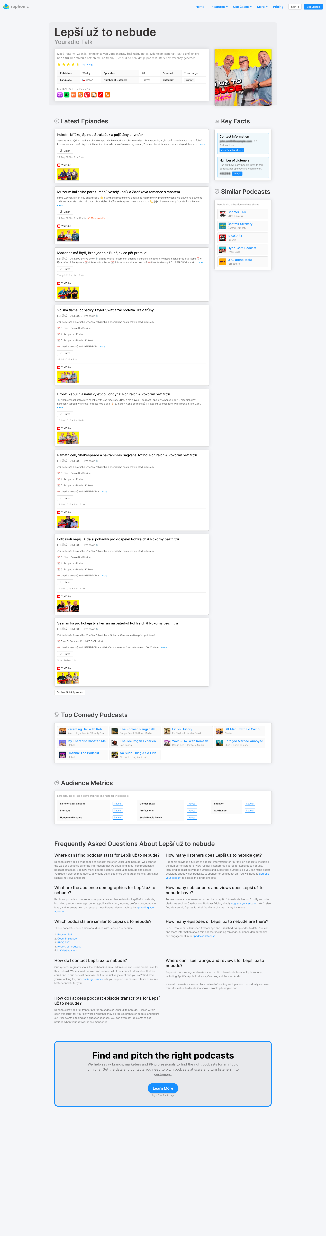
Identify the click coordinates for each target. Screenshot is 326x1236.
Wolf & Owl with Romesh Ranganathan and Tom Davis (191, 741)
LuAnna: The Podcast (83, 753)
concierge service (92, 979)
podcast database (204, 936)
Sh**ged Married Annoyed (243, 741)
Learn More (163, 1088)
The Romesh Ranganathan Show (139, 729)
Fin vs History (182, 729)
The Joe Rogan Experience (139, 741)
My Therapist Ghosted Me (87, 741)
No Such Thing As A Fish (138, 753)
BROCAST (235, 236)
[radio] (59, 64)
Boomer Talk (237, 212)
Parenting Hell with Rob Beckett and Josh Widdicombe (87, 729)
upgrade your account (244, 903)
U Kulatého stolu (240, 260)
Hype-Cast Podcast (242, 248)
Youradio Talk (73, 41)
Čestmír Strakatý (240, 224)
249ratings (87, 64)
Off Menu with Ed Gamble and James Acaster (243, 729)
